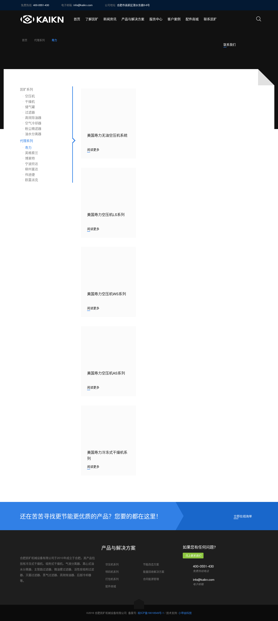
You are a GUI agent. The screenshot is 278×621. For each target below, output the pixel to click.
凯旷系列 (26, 89)
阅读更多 (93, 149)
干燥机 (30, 101)
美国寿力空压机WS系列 (106, 293)
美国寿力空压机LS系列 (106, 214)
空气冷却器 (33, 123)
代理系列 (39, 40)
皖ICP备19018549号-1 (151, 613)
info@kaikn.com (83, 5)
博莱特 (30, 158)
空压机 (30, 96)
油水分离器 (33, 133)
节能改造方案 (151, 564)
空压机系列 (112, 564)
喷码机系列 (112, 571)
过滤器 (30, 112)
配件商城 (110, 586)
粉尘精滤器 (33, 128)
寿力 (28, 147)
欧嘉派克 (31, 179)
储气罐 (30, 106)
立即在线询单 (243, 516)
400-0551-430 (203, 566)
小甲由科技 (185, 613)
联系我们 (229, 44)
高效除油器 (33, 117)
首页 (24, 40)
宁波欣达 (31, 163)
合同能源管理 (151, 579)
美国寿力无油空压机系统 (107, 135)
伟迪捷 (30, 174)
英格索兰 (31, 152)
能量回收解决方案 (153, 571)
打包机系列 (112, 579)
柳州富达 (31, 169)
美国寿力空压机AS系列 (106, 373)
